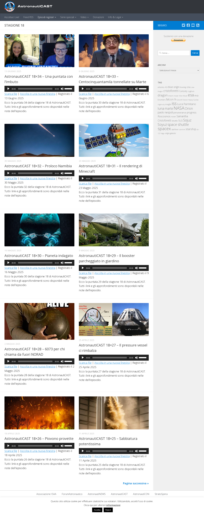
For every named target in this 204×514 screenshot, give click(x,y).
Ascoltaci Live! (11, 17)
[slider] (69, 88)
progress (191, 112)
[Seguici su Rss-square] (198, 25)
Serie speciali (67, 17)
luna (161, 108)
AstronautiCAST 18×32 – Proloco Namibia (38, 166)
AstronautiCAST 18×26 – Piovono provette (38, 438)
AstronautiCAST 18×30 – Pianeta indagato (38, 255)
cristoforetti (170, 91)
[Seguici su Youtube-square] (193, 25)
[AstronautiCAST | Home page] (30, 6)
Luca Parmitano (186, 104)
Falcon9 (179, 100)
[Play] (8, 88)
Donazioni (98, 17)
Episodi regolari (46, 17)
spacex (164, 128)
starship (191, 129)
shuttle (175, 121)
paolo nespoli (165, 112)
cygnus (191, 91)
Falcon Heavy (188, 99)
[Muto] (62, 88)
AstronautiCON (141, 494)
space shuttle (178, 124)
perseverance (179, 112)
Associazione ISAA (46, 494)
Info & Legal (114, 17)
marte (169, 108)
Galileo (195, 100)
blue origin (173, 87)
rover (173, 116)
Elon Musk (183, 95)
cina (188, 87)
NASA (179, 108)
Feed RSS (28, 17)
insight (168, 104)
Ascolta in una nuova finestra (37, 94)
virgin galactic (170, 133)
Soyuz (162, 124)
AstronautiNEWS (97, 494)
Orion (189, 108)
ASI (166, 87)
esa (191, 95)
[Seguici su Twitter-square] (183, 25)
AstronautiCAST (119, 494)
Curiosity (183, 91)
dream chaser (173, 96)
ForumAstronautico (72, 494)
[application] (39, 89)
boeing (183, 87)
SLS (180, 120)
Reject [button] (108, 509)
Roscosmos (164, 116)
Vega (162, 133)
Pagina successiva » (136, 483)
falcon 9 (171, 99)
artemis (161, 87)
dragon (163, 95)
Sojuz (187, 120)
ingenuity (161, 104)
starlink (182, 129)
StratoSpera (161, 494)
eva (196, 95)
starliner (175, 129)
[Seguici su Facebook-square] (188, 25)
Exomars (161, 99)
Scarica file (10, 94)
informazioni (113, 505)
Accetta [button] (97, 509)
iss (174, 103)
